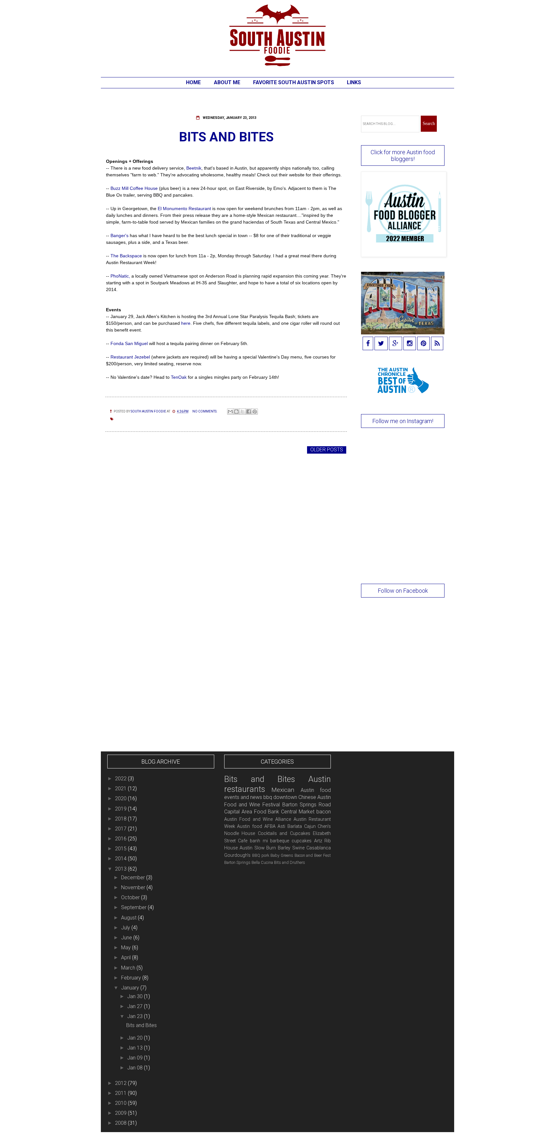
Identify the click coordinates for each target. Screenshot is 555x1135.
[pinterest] (423, 344)
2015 (121, 849)
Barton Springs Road (306, 805)
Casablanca (318, 848)
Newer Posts (125, 450)
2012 (121, 1083)
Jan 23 (135, 1016)
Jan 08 (135, 1068)
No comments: (205, 411)
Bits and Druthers (289, 862)
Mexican (282, 790)
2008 (121, 1123)
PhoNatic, (120, 276)
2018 (121, 819)
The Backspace (125, 255)
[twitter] (381, 344)
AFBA (270, 826)
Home (193, 82)
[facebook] (368, 344)
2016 (121, 839)
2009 (121, 1113)
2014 (121, 859)
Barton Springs (237, 862)
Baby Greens (281, 855)
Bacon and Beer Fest (313, 855)
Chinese (307, 797)
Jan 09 (135, 1058)
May (126, 947)
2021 (121, 788)
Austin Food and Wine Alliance (257, 819)
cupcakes (302, 841)
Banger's (119, 235)
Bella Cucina (262, 862)
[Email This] (230, 411)
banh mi (259, 841)
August (129, 918)
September (134, 907)
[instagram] (409, 344)
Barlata (294, 826)
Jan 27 (135, 1006)
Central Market (297, 812)
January (130, 988)
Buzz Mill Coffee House (134, 188)
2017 (121, 829)
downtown (285, 797)
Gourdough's (237, 855)
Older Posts (326, 450)
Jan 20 (135, 1038)
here (185, 323)
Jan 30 (135, 996)
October (131, 897)
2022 (121, 779)
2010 (121, 1103)
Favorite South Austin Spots (293, 82)
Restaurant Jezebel (130, 356)
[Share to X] (242, 411)
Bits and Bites (226, 137)
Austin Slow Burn (258, 848)
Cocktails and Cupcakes (284, 833)
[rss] (437, 344)
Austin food (249, 826)
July (126, 928)
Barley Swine (291, 848)
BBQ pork (260, 855)
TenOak (179, 377)
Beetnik (193, 168)
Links (354, 82)
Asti (281, 826)
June (127, 938)
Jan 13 (135, 1048)
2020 (121, 798)
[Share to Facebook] (248, 411)
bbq (267, 797)
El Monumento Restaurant (185, 208)
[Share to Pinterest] (254, 411)
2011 (121, 1093)
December (133, 877)
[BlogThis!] (236, 411)
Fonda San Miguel (129, 343)
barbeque (279, 841)
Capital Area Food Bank (251, 812)
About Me (227, 82)
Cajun (310, 826)
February (131, 978)
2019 (121, 809)
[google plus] (395, 344)
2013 (121, 869)
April (126, 957)
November (133, 887)
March (129, 968)
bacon (323, 812)
